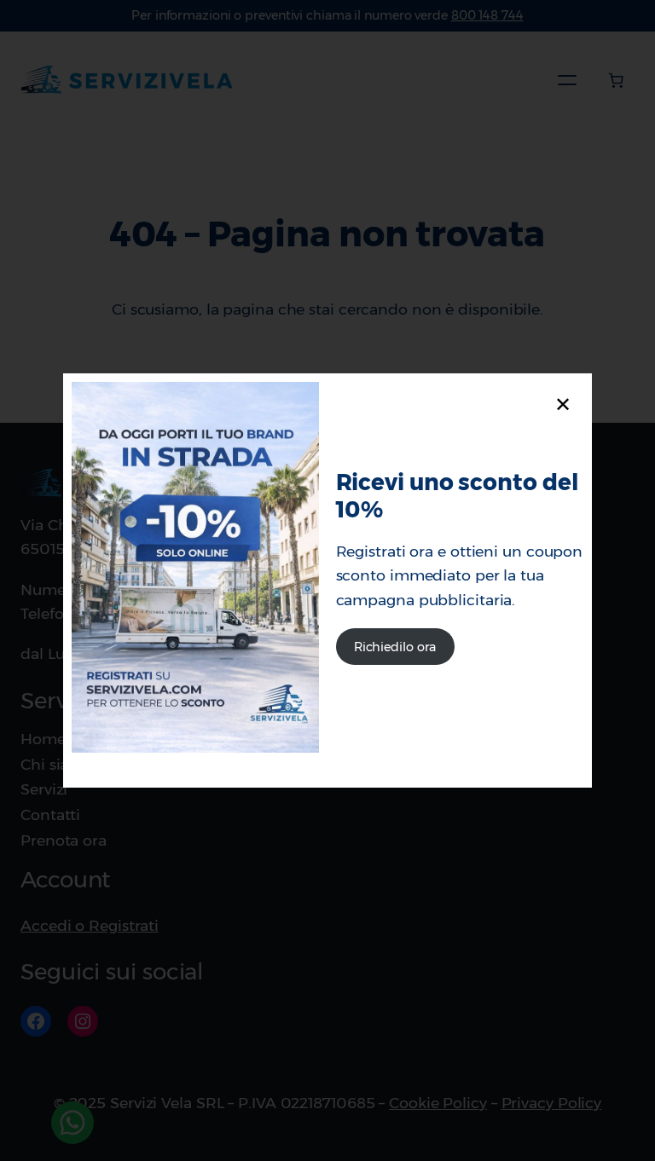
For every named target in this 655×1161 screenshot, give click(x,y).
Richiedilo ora (395, 647)
